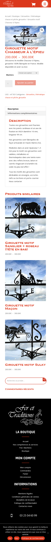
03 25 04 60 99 (28, 515)
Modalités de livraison (25, 500)
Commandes (25, 470)
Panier (25, 473)
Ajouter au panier (25, 82)
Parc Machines (25, 447)
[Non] (48, 533)
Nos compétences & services (25, 444)
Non (16, 538)
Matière (10, 75)
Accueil (8, 16)
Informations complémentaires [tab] (22, 113)
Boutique (16, 16)
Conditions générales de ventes (25, 496)
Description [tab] (13, 109)
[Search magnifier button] (44, 379)
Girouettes (25, 16)
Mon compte (25, 467)
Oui (10, 538)
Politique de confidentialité (25, 503)
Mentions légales (25, 493)
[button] (45, 4)
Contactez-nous (25, 506)
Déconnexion (25, 477)
